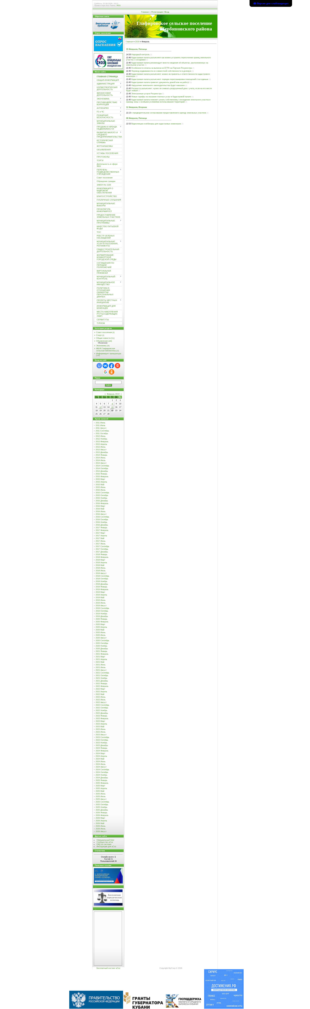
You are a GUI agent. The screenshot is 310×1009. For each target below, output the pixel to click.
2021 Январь (101, 651)
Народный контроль (140, 54)
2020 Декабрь (102, 648)
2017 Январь (101, 527)
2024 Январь (101, 748)
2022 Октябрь (102, 708)
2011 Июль (100, 425)
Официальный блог (105, 840)
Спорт (99, 335)
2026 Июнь (100, 826)
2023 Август (101, 734)
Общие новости (103, 338)
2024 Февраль (102, 751)
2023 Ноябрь (101, 743)
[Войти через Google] (105, 372)
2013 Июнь (100, 447)
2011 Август (101, 428)
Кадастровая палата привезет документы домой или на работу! (160, 82)
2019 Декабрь (102, 616)
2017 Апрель (101, 536)
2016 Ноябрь (101, 522)
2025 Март (100, 786)
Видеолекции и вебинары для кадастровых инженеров (156, 124)
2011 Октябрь (102, 433)
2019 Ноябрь (101, 613)
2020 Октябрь (102, 643)
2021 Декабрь (102, 681)
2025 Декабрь (102, 810)
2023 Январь (101, 716)
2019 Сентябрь (102, 608)
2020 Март (100, 624)
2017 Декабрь (102, 552)
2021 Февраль (102, 654)
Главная (145, 12)
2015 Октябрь (102, 495)
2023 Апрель (101, 724)
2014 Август (101, 463)
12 (100, 407)
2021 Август (101, 670)
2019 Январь (101, 587)
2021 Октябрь (102, 675)
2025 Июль (100, 796)
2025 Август (101, 799)
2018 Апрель (101, 562)
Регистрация (157, 12)
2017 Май (100, 538)
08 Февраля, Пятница (136, 118)
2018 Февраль (102, 557)
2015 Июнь (100, 487)
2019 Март (100, 592)
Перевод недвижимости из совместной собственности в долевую (161, 71)
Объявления (102, 341)
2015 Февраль (102, 476)
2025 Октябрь (102, 804)
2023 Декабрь (102, 745)
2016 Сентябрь (102, 517)
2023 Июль (100, 732)
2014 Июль (100, 460)
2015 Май (100, 484)
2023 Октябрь (102, 740)
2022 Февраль (102, 686)
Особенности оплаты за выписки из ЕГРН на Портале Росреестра (161, 68)
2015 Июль (100, 490)
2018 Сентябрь (102, 576)
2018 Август (101, 573)
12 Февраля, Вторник (136, 107)
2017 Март (100, 533)
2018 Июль (100, 570)
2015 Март (100, 479)
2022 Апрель (101, 691)
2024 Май (100, 759)
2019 (137, 42)
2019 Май (100, 597)
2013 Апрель (101, 444)
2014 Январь (101, 455)
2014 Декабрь (102, 471)
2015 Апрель (101, 482)
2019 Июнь (100, 600)
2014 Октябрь (102, 468)
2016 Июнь (100, 511)
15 (112, 407)
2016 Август (101, 514)
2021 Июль (100, 667)
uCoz (118, 968)
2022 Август (101, 702)
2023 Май (100, 726)
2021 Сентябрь (102, 673)
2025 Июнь (100, 794)
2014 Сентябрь (102, 466)
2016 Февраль (102, 503)
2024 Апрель (101, 756)
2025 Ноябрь (101, 807)
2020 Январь (101, 619)
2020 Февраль (102, 622)
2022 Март (100, 689)
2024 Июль (100, 764)
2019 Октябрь (102, 611)
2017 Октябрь (102, 549)
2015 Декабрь (102, 501)
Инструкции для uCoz (106, 846)
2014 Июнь (100, 458)
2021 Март (100, 657)
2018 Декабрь (102, 584)
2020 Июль (100, 635)
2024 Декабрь (102, 778)
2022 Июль (100, 700)
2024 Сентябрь (102, 769)
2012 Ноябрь (101, 439)
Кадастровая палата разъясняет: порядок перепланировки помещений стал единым (169, 79)
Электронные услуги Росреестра (146, 93)
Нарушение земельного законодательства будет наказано (158, 85)
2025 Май (100, 791)
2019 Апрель (101, 595)
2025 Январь (101, 780)
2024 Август (101, 767)
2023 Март (100, 721)
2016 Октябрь (102, 519)
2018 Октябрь (102, 579)
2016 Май (100, 509)
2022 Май (100, 694)
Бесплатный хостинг (106, 968)
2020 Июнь (100, 632)
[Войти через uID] (99, 365)
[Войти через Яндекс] (117, 365)
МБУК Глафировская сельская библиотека (106, 349)
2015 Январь (101, 474)
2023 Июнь (100, 729)
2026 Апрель (101, 821)
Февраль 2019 (113, 394)
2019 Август (101, 605)
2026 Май (100, 823)
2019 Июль (100, 603)
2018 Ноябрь (101, 581)
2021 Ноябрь (101, 678)
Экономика (101, 346)
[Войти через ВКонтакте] (105, 365)
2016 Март (100, 506)
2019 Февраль (102, 589)
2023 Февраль (102, 718)
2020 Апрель (101, 627)
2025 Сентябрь (102, 802)
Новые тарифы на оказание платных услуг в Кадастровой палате (161, 97)
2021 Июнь (100, 665)
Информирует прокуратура (108, 353)
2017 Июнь (100, 541)
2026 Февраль (102, 815)
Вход (167, 12)
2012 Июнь (100, 436)
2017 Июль (100, 544)
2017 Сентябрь (102, 546)
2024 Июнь (100, 761)
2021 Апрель (101, 659)
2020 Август (101, 638)
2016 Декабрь (102, 525)
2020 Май (100, 630)
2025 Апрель (101, 788)
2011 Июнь (100, 423)
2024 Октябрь (102, 772)
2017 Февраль (102, 530)
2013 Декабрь (102, 452)
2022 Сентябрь (102, 705)
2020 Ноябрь (101, 646)
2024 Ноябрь (101, 775)
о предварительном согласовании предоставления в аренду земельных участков (168, 113)
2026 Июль (100, 829)
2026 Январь (101, 812)
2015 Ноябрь (101, 498)
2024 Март (100, 753)
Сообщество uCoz (105, 842)
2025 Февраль (102, 783)
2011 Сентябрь (102, 431)
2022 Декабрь (102, 713)
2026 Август (101, 831)
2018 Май (100, 565)
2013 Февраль (102, 441)
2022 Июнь (100, 697)
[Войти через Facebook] (111, 365)
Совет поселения (104, 332)
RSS (119, 5)
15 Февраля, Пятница (136, 49)
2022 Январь (101, 683)
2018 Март (100, 560)
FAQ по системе (104, 844)
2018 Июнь (100, 568)
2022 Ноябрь (101, 710)
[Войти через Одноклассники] (111, 372)
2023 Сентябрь (102, 737)
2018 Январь (101, 554)
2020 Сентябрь (102, 640)
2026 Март (100, 818)
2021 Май (100, 662)
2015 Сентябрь (102, 493)
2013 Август (101, 449)
